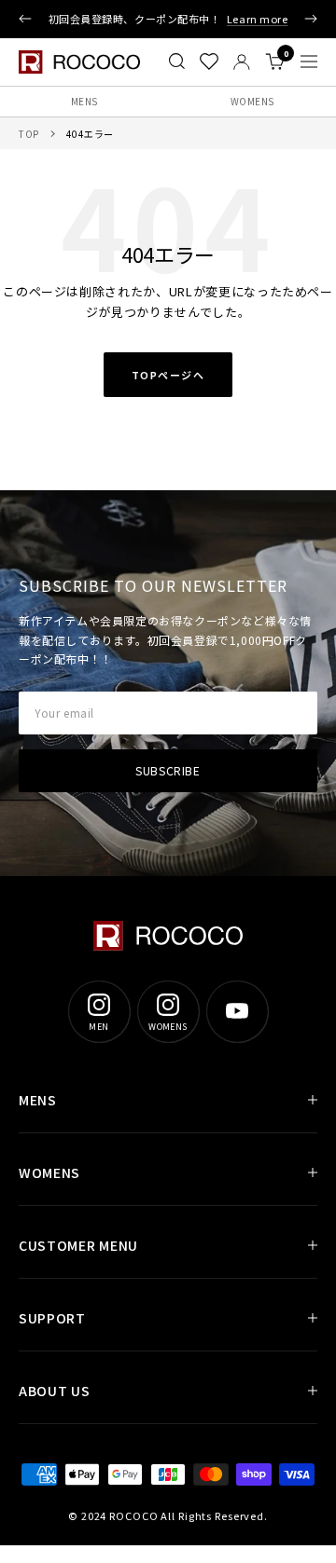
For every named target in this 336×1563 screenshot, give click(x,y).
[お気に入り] (209, 61)
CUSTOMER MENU (78, 1245)
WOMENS (252, 101)
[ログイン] (241, 62)
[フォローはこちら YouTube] (237, 1011)
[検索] (177, 61)
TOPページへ (168, 374)
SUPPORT (52, 1318)
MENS (84, 101)
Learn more (257, 18)
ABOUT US (55, 1390)
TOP (29, 134)
